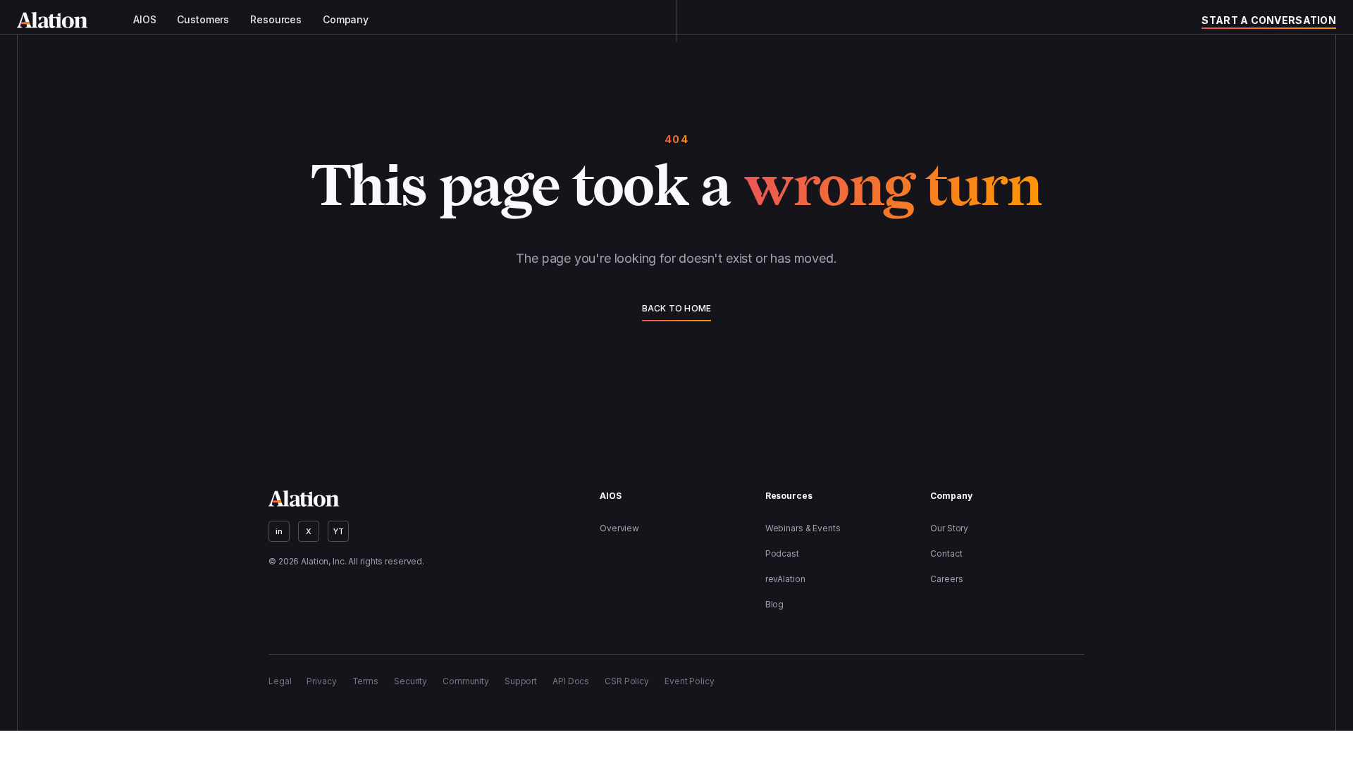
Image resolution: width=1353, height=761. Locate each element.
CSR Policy (627, 681)
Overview (619, 528)
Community (466, 681)
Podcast (782, 553)
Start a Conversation (1268, 20)
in (279, 531)
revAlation (785, 579)
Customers (203, 20)
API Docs (570, 681)
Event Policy (690, 681)
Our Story (949, 528)
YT (338, 531)
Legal (279, 681)
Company (346, 20)
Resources (276, 20)
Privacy (321, 681)
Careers (946, 579)
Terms (365, 681)
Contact (946, 553)
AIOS (144, 20)
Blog (774, 604)
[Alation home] (52, 20)
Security (410, 681)
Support (521, 681)
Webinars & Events (803, 528)
